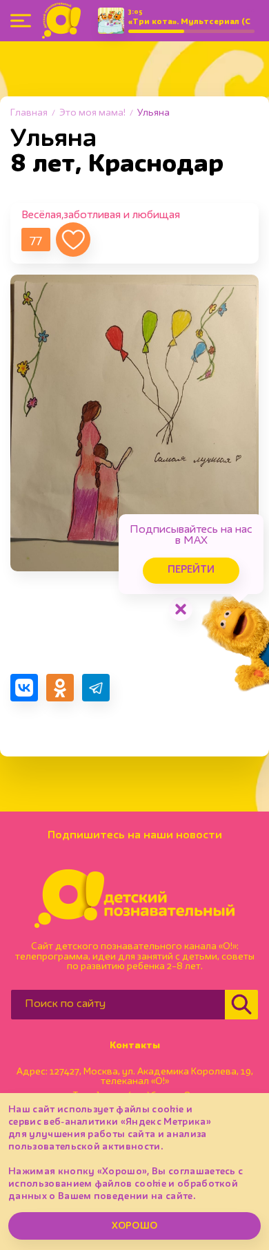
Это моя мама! (92, 113)
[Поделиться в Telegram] (96, 687)
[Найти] (241, 1004)
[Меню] (20, 20)
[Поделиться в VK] (24, 687)
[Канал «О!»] (61, 21)
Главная (29, 113)
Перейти (191, 570)
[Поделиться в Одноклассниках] (60, 687)
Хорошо (134, 1226)
